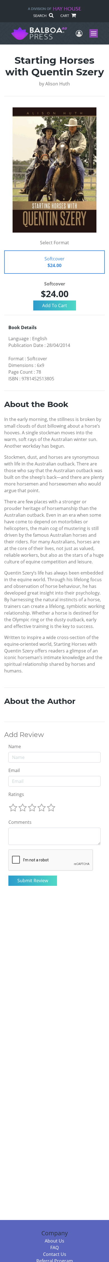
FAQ (54, 1247)
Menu (95, 33)
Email (14, 770)
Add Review (24, 735)
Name (14, 746)
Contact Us (54, 1254)
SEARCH (40, 15)
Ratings (16, 794)
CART (65, 15)
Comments (20, 822)
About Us (54, 1241)
